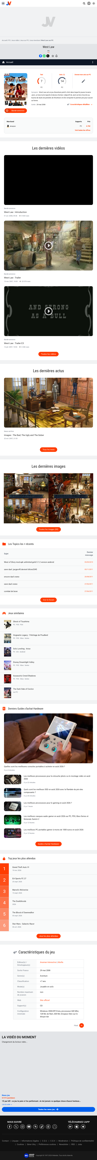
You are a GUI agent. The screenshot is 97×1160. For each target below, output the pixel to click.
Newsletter (63, 1144)
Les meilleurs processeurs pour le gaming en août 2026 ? (48, 803)
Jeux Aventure (35, 40)
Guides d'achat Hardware (48, 844)
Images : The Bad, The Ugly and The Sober (24, 435)
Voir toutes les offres (82, 130)
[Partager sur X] (47, 55)
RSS (73, 1144)
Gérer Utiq (31, 1144)
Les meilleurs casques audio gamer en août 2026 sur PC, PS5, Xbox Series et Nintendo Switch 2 (56, 817)
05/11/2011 (89, 569)
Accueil (4, 40)
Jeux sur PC (24, 40)
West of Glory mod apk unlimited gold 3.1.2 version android (29, 562)
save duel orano (10, 584)
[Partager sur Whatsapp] (44, 55)
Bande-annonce (17, 111)
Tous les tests (49, 449)
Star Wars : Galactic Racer (23, 924)
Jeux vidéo (15, 40)
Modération (63, 1141)
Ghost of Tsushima (21, 621)
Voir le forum (48, 600)
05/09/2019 (89, 562)
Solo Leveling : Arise (21, 649)
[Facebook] (9, 1126)
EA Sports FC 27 (19, 878)
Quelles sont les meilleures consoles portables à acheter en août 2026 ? (34, 766)
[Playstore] (70, 1126)
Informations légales (30, 1141)
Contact (5, 1141)
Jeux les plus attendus (48, 936)
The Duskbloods (19, 901)
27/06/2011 (89, 584)
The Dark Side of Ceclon (23, 690)
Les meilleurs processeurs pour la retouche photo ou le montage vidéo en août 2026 (57, 777)
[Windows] (83, 1126)
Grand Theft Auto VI (20, 867)
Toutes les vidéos (48, 354)
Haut (76, 1025)
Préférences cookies (47, 1144)
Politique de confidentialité (82, 1141)
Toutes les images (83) (48, 529)
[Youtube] (29, 1126)
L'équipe (15, 1141)
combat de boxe (11, 591)
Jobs (80, 1144)
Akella (60, 962)
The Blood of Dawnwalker (23, 912)
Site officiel (45, 1000)
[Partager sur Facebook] (40, 55)
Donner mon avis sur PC (83, 75)
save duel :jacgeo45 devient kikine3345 (20, 569)
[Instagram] (22, 1126)
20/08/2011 (89, 577)
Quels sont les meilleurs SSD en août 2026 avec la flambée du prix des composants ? (53, 790)
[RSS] (35, 1126)
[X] (16, 1126)
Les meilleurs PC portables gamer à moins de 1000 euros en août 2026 (53, 830)
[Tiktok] (42, 1126)
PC (9, 40)
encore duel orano (11, 577)
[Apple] (76, 1126)
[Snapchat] (54, 1126)
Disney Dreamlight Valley (23, 662)
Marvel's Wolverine (20, 890)
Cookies (20, 1144)
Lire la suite (6, 1104)
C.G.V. (52, 1141)
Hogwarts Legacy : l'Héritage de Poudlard (30, 635)
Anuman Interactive (48, 962)
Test (41, 75)
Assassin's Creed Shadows (24, 676)
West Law (48, 47)
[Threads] (48, 1126)
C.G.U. (44, 1141)
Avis (60, 75)
